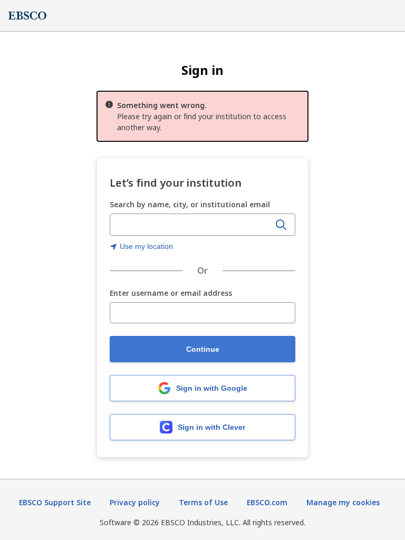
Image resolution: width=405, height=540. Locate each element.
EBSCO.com (267, 502)
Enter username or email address (171, 293)
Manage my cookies (343, 502)
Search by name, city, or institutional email (190, 204)
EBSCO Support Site (55, 502)
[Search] (281, 224)
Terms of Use (203, 502)
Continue (202, 349)
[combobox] (190, 224)
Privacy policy (135, 502)
